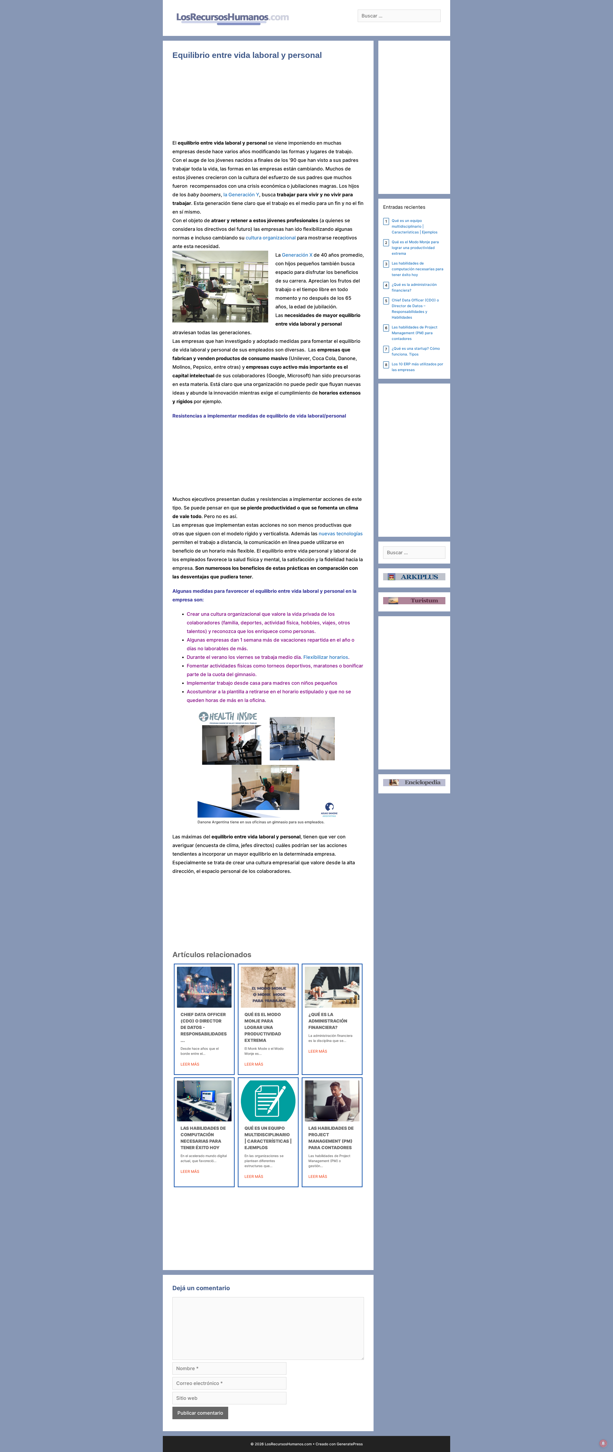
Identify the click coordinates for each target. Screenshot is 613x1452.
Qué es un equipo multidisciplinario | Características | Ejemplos (414, 226)
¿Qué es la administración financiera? (327, 1021)
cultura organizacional (271, 238)
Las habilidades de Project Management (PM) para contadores (414, 333)
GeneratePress (350, 1444)
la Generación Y (241, 195)
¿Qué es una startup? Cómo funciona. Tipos (416, 351)
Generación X (297, 255)
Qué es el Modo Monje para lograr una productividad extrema (262, 1027)
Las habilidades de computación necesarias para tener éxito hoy (417, 269)
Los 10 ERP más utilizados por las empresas (417, 367)
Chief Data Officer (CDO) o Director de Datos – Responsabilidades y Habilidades (415, 309)
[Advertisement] (268, 103)
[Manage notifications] (603, 1443)
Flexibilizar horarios (325, 657)
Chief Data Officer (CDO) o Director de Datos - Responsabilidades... (204, 1027)
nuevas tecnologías (341, 534)
